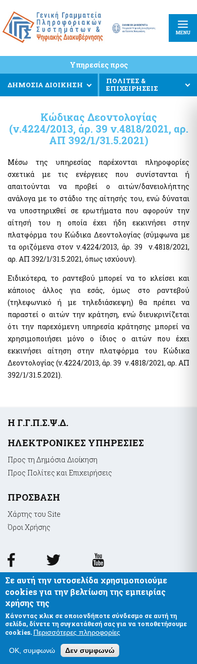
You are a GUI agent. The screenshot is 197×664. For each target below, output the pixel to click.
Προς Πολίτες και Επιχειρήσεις (60, 472)
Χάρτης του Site (34, 514)
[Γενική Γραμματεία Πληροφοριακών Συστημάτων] (11, 563)
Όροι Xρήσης (29, 527)
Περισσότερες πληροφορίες (76, 632)
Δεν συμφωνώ (90, 650)
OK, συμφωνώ (32, 650)
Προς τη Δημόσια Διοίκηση (52, 459)
